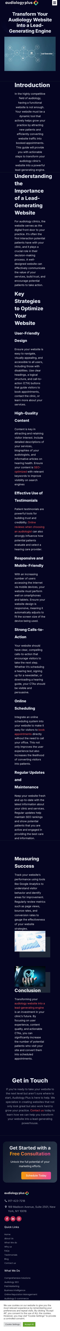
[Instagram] (19, 1218)
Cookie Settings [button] (12, 1324)
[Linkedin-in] (13, 1218)
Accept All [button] (29, 1324)
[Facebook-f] (7, 1218)
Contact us (37, 1110)
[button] (54, 2)
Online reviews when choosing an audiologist (29, 527)
